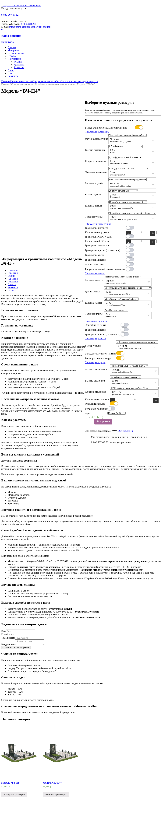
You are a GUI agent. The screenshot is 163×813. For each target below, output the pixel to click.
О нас (11, 70)
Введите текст (9, 644)
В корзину (103, 421)
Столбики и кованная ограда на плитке (76, 81)
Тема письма (8, 637)
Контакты (13, 76)
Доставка (19, 64)
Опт (10, 73)
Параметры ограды (95, 362)
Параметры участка (95, 338)
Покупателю (14, 58)
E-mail (4, 634)
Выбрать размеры (14, 794)
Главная (12, 47)
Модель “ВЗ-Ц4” (52, 782)
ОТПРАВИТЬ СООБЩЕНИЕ (16, 647)
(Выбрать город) (125, 431)
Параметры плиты (95, 273)
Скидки (12, 290)
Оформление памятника (98, 224)
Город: (5, 8)
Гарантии (13, 273)
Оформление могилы (43, 81)
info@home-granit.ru (19, 26)
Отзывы (12, 56)
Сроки (11, 275)
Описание (13, 270)
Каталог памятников (21, 81)
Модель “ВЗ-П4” (10, 782)
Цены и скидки (16, 53)
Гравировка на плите (96, 321)
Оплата (18, 61)
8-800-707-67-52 (9, 14)
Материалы (14, 50)
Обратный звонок (40, 26)
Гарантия (19, 67)
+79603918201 (28, 24)
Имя (3, 631)
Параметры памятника (97, 131)
